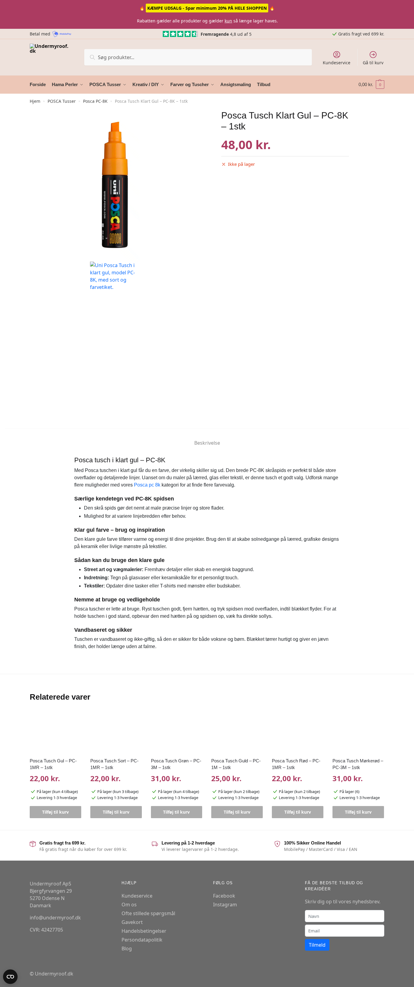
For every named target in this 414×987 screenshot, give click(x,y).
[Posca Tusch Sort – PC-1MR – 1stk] (116, 732)
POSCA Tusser (62, 101)
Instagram (225, 904)
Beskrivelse (207, 443)
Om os (129, 904)
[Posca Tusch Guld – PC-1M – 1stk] (237, 732)
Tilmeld (317, 945)
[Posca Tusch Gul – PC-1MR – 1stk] (55, 732)
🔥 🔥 (207, 8)
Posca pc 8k (147, 484)
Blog (127, 948)
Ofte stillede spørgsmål (148, 913)
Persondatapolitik (142, 939)
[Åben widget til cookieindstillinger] (10, 976)
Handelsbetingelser (144, 931)
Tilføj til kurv (55, 812)
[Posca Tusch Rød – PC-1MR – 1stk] (297, 732)
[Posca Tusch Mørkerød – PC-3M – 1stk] (358, 732)
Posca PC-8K (95, 101)
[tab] (207, 438)
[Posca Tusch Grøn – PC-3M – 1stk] (176, 732)
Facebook (224, 895)
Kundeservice (336, 62)
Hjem (35, 101)
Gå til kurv (373, 62)
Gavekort (132, 922)
